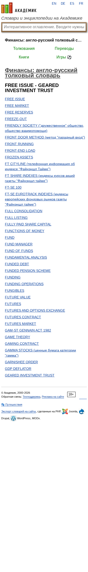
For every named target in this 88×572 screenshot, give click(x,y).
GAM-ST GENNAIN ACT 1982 (28, 330)
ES (72, 3)
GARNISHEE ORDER (21, 362)
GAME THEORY (17, 337)
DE (63, 3)
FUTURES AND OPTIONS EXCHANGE (35, 310)
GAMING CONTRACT (22, 344)
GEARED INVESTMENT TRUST (30, 375)
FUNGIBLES (14, 291)
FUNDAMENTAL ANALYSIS (26, 257)
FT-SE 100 (13, 187)
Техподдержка (31, 396)
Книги (24, 57)
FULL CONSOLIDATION (23, 211)
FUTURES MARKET (20, 324)
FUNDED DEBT (17, 264)
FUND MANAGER (19, 244)
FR (81, 3)
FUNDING (13, 277)
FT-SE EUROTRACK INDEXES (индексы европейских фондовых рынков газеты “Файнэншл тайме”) (36, 199)
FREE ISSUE (15, 99)
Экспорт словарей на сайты (18, 411)
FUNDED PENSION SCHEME (28, 271)
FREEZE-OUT (16, 119)
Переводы (64, 48)
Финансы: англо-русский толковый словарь (44, 40)
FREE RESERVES (19, 112)
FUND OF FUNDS (19, 251)
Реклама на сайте (53, 396)
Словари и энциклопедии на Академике (41, 18)
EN (54, 3)
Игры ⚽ (64, 57)
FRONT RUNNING (19, 144)
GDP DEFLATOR (18, 369)
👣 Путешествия (11, 404)
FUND (9, 237)
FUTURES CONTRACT (23, 317)
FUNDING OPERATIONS (24, 284)
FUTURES (13, 304)
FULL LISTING (16, 218)
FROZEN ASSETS (19, 157)
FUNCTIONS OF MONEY (24, 231)
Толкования (24, 48)
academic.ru (18, 7)
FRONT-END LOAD (20, 151)
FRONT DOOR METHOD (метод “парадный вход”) (45, 137)
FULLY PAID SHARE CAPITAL (28, 224)
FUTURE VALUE (18, 297)
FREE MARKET (17, 106)
